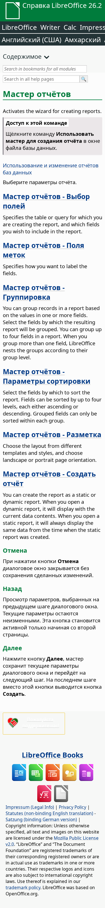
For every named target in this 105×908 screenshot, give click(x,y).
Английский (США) (31, 39)
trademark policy (23, 887)
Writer (50, 27)
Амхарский (83, 39)
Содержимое (22, 56)
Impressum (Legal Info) (30, 807)
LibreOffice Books (52, 755)
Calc (70, 27)
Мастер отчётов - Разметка (52, 434)
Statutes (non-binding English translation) (49, 813)
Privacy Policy (72, 807)
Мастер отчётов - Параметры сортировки (46, 376)
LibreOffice (19, 27)
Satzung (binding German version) (41, 819)
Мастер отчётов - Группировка (34, 292)
